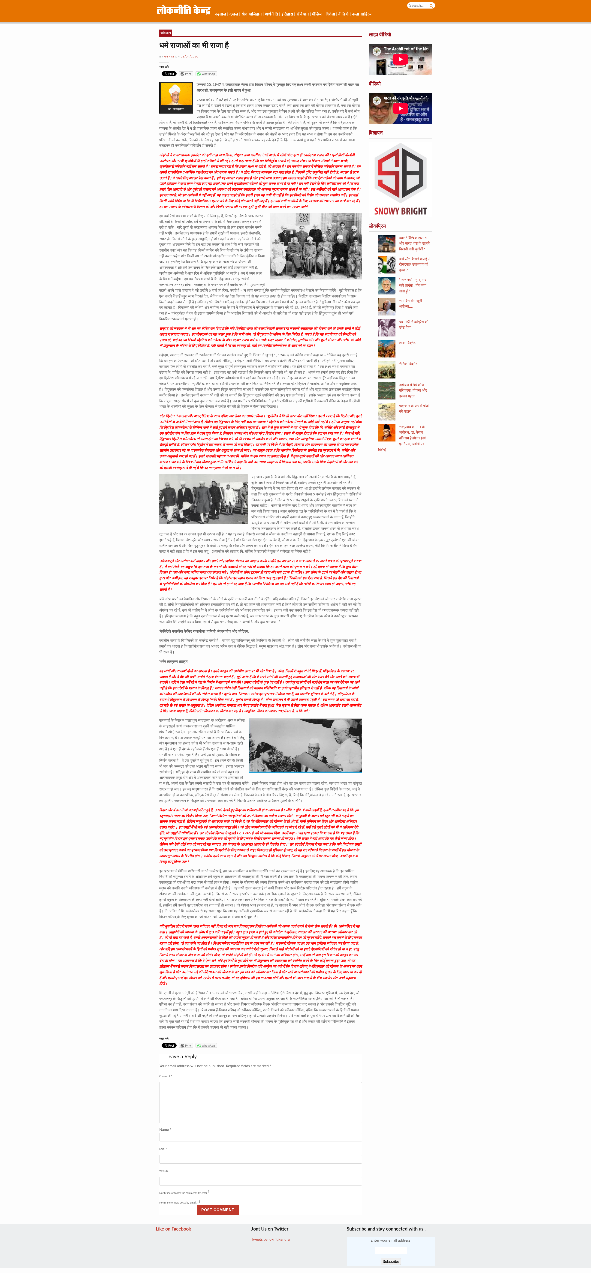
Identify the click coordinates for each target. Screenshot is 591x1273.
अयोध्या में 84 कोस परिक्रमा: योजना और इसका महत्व (413, 390)
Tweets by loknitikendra (270, 1239)
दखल (233, 14)
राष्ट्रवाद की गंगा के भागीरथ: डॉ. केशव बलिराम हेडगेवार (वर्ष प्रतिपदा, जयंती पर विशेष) (402, 438)
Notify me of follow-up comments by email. (183, 1193)
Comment (165, 1076)
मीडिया (317, 14)
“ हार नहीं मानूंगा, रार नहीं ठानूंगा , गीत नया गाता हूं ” (412, 285)
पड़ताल (220, 14)
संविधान (302, 14)
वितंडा (330, 14)
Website (164, 1171)
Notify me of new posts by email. (178, 1202)
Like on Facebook (173, 1229)
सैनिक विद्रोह (408, 364)
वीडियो (343, 14)
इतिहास (287, 14)
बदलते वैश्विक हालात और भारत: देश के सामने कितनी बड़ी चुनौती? (414, 243)
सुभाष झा (169, 56)
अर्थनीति (271, 14)
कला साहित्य (362, 14)
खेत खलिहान (251, 14)
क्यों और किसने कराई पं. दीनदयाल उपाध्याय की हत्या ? (415, 264)
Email (163, 1149)
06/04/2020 (189, 56)
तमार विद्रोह (407, 343)
